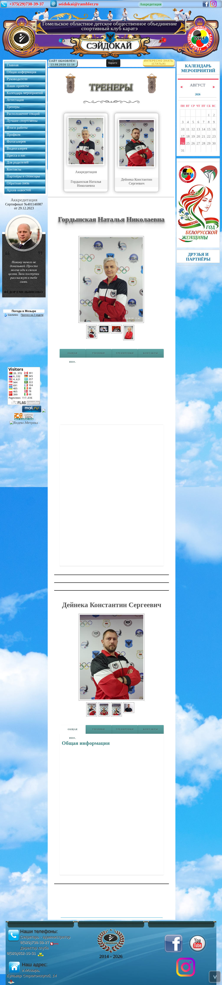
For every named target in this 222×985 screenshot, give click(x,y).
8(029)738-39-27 (34, 942)
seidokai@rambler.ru (78, 4)
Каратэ (112, 62)
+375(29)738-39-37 (26, 4)
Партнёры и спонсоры (23, 176)
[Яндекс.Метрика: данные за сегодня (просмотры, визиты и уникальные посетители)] (24, 423)
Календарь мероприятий (25, 93)
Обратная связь (18, 183)
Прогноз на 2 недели (32, 315)
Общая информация (21, 72)
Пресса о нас (16, 155)
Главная (12, 65)
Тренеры (13, 107)
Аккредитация (150, 4)
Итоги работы (17, 127)
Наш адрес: (34, 964)
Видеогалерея (17, 148)
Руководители (17, 79)
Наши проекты (18, 86)
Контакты (14, 169)
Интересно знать (158, 60)
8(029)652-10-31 (21, 953)
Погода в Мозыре (24, 311)
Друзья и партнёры (198, 256)
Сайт (53, 61)
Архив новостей (19, 190)
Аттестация (15, 100)
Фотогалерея (16, 141)
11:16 (71, 64)
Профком (13, 134)
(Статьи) (158, 62)
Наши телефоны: (39, 931)
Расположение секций (23, 114)
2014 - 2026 (110, 956)
